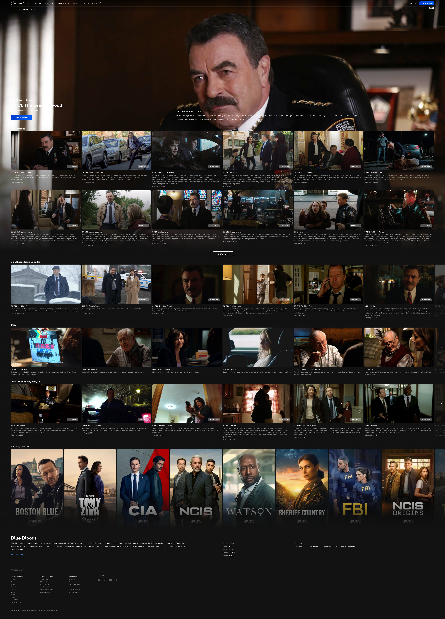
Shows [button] (38, 3)
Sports (13, 592)
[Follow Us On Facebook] (99, 580)
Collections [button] (62, 3)
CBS (231, 556)
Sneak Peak (14, 600)
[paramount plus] (17, 3)
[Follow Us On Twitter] (104, 580)
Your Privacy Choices (46, 587)
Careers (71, 587)
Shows (13, 582)
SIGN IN (413, 3)
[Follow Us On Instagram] (116, 580)
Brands (13, 594)
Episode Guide (17, 555)
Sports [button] (84, 3)
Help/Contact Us (74, 579)
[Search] (100, 3)
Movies (13, 584)
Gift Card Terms (45, 582)
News (94, 3)
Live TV (75, 3)
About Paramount (74, 589)
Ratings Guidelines (75, 584)
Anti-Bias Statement (75, 592)
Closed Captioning (74, 582)
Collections (14, 587)
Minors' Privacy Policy (47, 589)
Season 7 (30, 100)
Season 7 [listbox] (32, 129)
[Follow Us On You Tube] (110, 580)
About (25, 10)
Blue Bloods (15, 10)
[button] (46, 290)
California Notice (45, 592)
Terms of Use (44, 579)
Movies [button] (48, 3)
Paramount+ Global (17, 602)
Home (29, 3)
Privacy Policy (44, 584)
